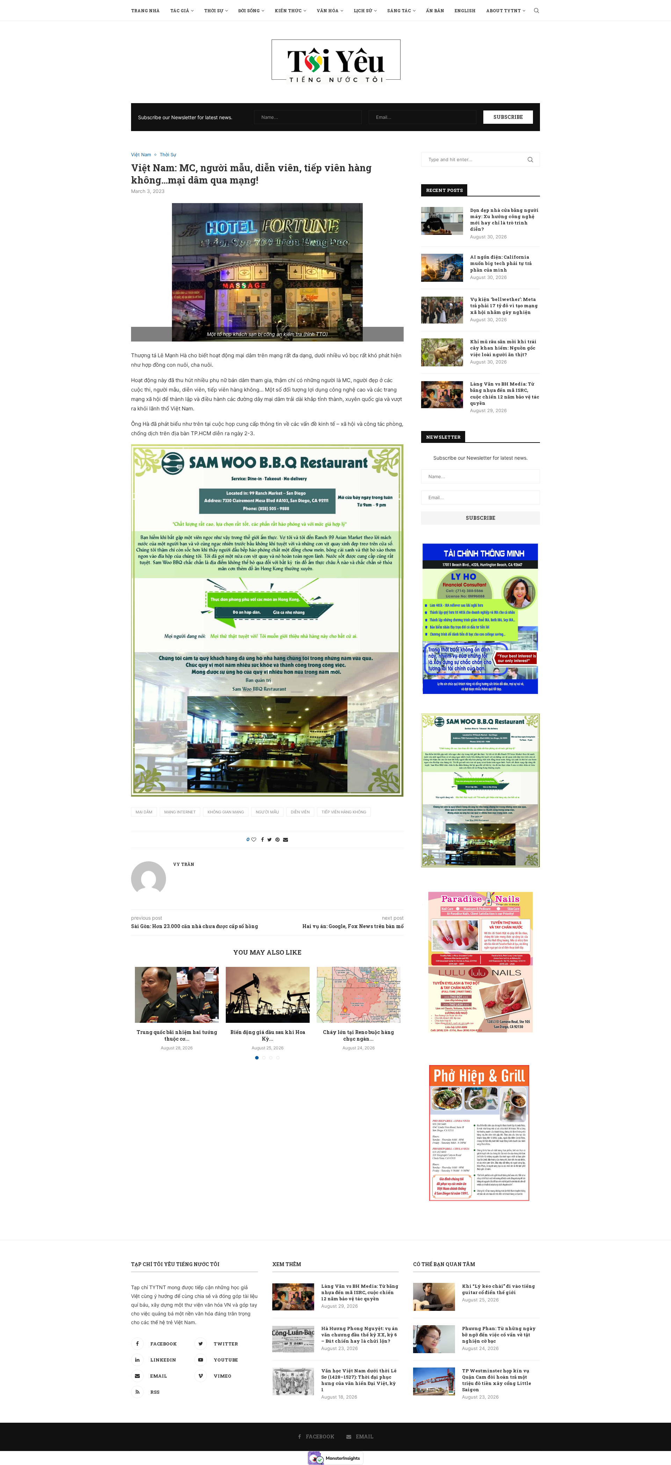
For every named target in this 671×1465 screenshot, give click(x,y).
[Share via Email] (285, 839)
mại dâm (144, 812)
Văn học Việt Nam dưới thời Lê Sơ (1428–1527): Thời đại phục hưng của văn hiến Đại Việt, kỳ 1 (359, 1380)
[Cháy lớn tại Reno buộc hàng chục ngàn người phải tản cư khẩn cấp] (359, 995)
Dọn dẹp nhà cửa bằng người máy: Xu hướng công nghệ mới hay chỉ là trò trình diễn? (504, 219)
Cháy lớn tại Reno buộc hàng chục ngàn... (358, 1035)
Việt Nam (141, 154)
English (465, 10)
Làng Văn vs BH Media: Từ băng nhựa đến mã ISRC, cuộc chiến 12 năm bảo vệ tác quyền (504, 393)
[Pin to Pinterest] (277, 839)
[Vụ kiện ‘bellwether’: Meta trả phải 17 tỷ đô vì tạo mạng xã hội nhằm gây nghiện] (442, 310)
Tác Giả (179, 10)
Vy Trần (183, 864)
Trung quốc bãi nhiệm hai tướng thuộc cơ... (177, 1035)
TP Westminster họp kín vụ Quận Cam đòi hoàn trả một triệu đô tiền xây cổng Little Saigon (496, 1380)
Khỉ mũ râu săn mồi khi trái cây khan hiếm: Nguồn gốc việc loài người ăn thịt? (503, 347)
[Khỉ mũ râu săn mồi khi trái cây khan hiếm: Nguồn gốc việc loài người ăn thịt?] (442, 352)
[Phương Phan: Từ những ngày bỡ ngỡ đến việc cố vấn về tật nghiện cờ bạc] (434, 1339)
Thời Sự (213, 10)
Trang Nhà (145, 10)
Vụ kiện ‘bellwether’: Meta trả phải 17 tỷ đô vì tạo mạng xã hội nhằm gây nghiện (504, 305)
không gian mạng (226, 812)
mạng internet (180, 812)
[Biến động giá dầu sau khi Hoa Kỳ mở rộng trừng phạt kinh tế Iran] (268, 995)
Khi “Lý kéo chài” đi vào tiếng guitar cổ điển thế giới (498, 1289)
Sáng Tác (399, 10)
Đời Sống (249, 10)
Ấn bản (435, 10)
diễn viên (300, 812)
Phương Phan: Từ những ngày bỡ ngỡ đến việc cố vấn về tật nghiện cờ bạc (499, 1334)
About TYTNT (503, 10)
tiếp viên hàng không (344, 812)
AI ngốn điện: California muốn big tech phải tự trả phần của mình (501, 263)
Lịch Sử (363, 10)
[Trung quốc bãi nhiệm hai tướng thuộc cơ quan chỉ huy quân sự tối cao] (177, 995)
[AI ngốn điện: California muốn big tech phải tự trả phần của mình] (442, 268)
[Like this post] (253, 839)
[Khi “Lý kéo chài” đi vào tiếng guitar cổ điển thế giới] (434, 1297)
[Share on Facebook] (262, 839)
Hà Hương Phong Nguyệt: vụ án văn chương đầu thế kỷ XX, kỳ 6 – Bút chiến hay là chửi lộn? (359, 1334)
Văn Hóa (328, 10)
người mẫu (267, 812)
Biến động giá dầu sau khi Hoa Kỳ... (267, 1035)
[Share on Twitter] (269, 839)
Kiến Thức (288, 10)
